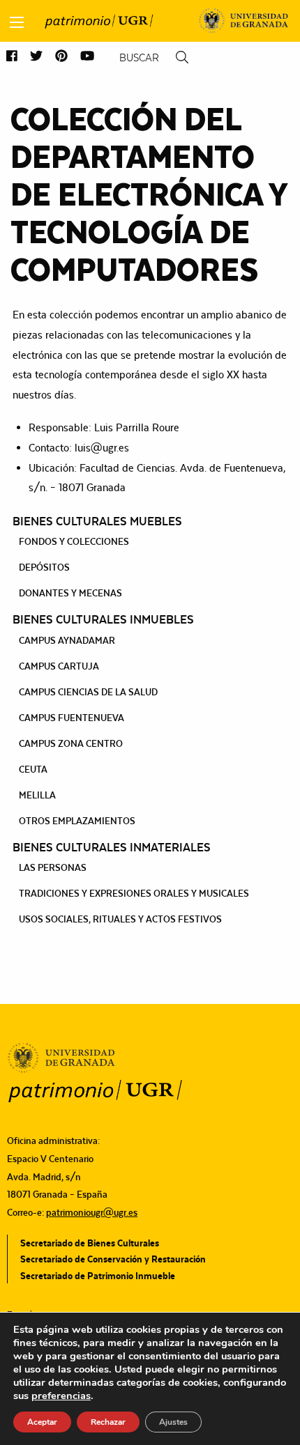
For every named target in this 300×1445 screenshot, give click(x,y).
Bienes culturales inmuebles (103, 619)
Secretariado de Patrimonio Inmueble (97, 1275)
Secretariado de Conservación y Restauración (113, 1259)
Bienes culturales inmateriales (112, 847)
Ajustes (173, 1422)
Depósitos (44, 567)
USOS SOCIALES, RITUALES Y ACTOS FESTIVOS (120, 919)
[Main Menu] (17, 22)
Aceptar (42, 1422)
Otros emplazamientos (77, 820)
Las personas (53, 867)
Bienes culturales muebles (97, 521)
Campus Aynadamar (67, 640)
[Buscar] (182, 57)
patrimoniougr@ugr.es (91, 1212)
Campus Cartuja (59, 666)
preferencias (61, 1395)
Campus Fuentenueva (71, 717)
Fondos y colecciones (74, 541)
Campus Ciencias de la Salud (88, 691)
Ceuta (33, 769)
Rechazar (108, 1422)
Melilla (37, 795)
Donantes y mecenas (70, 592)
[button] (12, 57)
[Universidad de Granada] (244, 21)
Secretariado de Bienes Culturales (89, 1243)
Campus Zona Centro (71, 743)
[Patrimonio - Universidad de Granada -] (98, 20)
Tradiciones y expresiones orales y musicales (134, 893)
